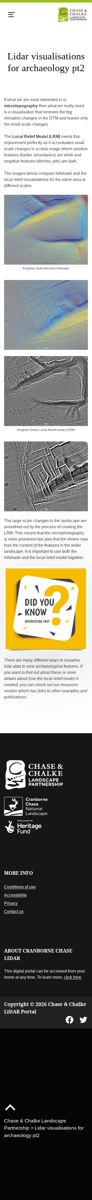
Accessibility (15, 895)
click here (72, 977)
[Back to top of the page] (10, 1111)
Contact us (14, 911)
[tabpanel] (46, 401)
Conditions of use (20, 887)
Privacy (11, 903)
